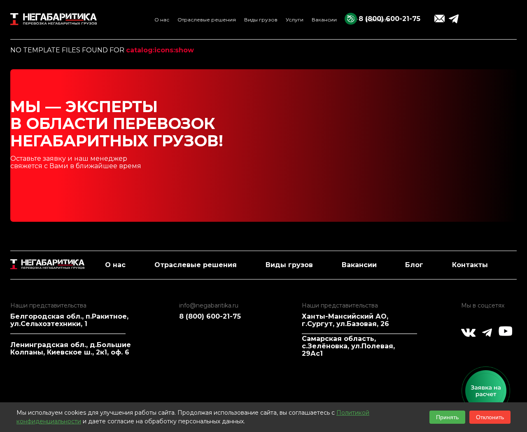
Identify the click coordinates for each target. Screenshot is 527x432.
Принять (447, 417)
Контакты (470, 265)
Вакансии (324, 19)
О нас (161, 19)
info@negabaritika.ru (208, 305)
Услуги (294, 19)
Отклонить (490, 417)
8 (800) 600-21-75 (389, 19)
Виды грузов (260, 19)
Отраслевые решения (206, 19)
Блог (414, 265)
